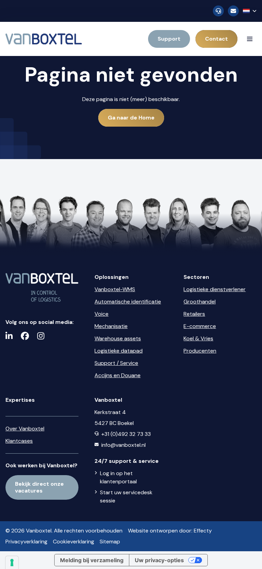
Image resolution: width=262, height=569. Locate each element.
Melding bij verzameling (91, 560)
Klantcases (19, 440)
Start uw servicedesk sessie (126, 496)
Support (169, 38)
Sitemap (110, 541)
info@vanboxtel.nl (123, 445)
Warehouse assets (117, 338)
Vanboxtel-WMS (114, 289)
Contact (216, 38)
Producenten (200, 350)
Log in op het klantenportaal (118, 477)
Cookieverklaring (73, 541)
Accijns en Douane (117, 375)
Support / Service (116, 363)
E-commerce (200, 326)
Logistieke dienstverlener (215, 289)
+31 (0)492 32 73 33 (126, 434)
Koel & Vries (198, 338)
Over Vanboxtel (24, 428)
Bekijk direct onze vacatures (39, 487)
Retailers (194, 313)
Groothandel (200, 301)
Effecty (203, 530)
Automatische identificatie (127, 301)
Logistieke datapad (118, 350)
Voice (101, 313)
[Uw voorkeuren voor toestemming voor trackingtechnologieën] (11, 562)
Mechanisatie (111, 326)
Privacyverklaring (26, 541)
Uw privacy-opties (159, 560)
